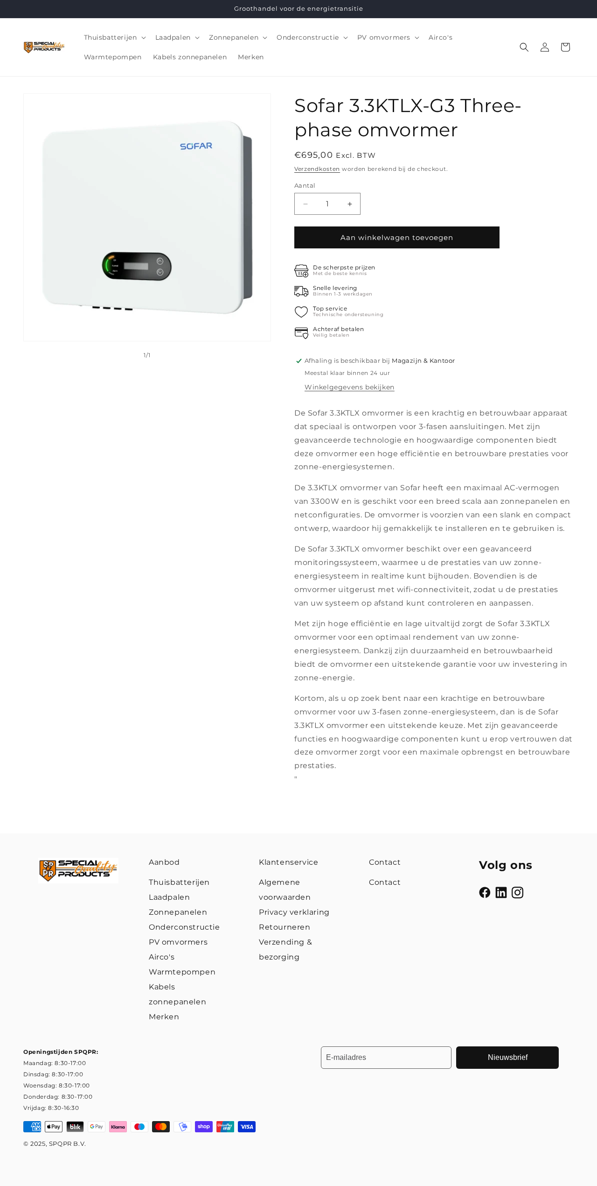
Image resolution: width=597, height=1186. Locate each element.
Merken (164, 1016)
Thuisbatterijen (179, 882)
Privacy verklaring (294, 912)
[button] (114, 37)
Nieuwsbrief (508, 1057)
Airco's (161, 957)
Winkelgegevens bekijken (350, 387)
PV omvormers (178, 942)
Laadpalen (169, 897)
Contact (385, 882)
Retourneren (285, 927)
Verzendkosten (317, 168)
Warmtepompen (182, 971)
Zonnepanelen (178, 912)
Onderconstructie (184, 927)
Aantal (304, 185)
